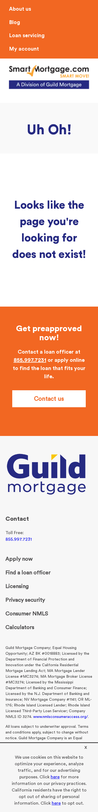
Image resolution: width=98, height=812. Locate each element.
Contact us (49, 399)
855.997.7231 (30, 360)
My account (24, 49)
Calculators (19, 627)
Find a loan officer (28, 572)
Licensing (17, 586)
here (55, 777)
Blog (14, 22)
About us (20, 9)
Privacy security (25, 600)
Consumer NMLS (26, 613)
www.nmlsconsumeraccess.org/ (60, 717)
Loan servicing (27, 35)
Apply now (19, 559)
